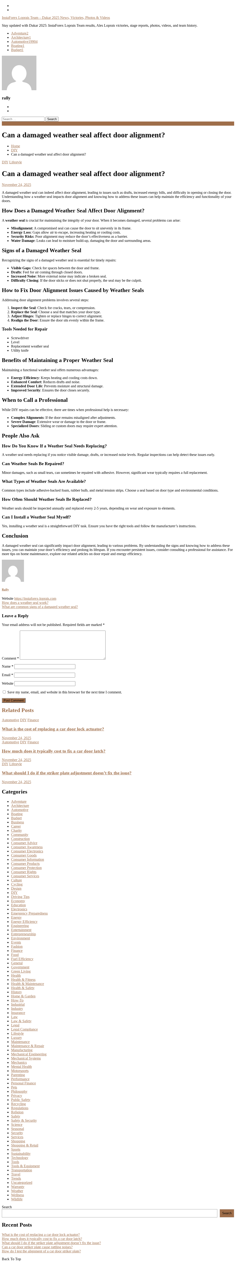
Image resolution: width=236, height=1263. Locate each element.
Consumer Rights (23, 872)
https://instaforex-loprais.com (35, 598)
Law (14, 1017)
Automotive (24, 41)
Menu (6, 123)
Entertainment (21, 930)
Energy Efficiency (24, 922)
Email (7, 675)
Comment (10, 658)
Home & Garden (23, 996)
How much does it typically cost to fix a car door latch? (54, 751)
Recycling (18, 1104)
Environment (20, 938)
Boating (17, 46)
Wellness (17, 1195)
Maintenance (20, 1042)
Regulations (19, 1108)
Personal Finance (23, 1083)
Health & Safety (23, 988)
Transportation (21, 1170)
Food (15, 955)
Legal (15, 1025)
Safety (15, 1116)
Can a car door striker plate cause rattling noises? (37, 1247)
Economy (18, 901)
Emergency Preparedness (29, 913)
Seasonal (17, 1129)
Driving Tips (20, 897)
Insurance (18, 1013)
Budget (17, 50)
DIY (5, 162)
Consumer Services (25, 876)
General (17, 963)
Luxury (16, 1038)
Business (17, 822)
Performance (20, 1079)
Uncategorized (21, 1183)
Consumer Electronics (27, 851)
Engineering (20, 926)
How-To (17, 1000)
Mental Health (21, 1067)
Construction (20, 839)
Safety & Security (24, 1120)
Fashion (17, 946)
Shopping (18, 1141)
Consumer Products (25, 864)
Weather (17, 1191)
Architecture (21, 37)
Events (16, 942)
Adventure (19, 33)
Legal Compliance (24, 1029)
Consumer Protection (26, 868)
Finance (33, 720)
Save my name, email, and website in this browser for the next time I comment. (64, 692)
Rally (5, 589)
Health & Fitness (23, 980)
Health (16, 975)
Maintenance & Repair (27, 1046)
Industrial (18, 1004)
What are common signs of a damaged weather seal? (40, 607)
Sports (15, 1149)
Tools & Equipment (25, 1166)
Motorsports (20, 1071)
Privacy (16, 1096)
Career (16, 826)
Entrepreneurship (23, 934)
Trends (16, 1178)
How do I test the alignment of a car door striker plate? (41, 1251)
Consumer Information (27, 859)
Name (7, 666)
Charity (16, 830)
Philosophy (19, 1091)
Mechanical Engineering (29, 1054)
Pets (14, 1087)
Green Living (21, 971)
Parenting (18, 1075)
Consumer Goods (24, 855)
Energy (16, 917)
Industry (17, 1009)
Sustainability (21, 1154)
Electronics (19, 909)
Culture (16, 880)
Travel (15, 1174)
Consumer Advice (24, 843)
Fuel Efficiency (22, 959)
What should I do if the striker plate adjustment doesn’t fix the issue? (67, 773)
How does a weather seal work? (25, 603)
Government (20, 967)
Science (16, 1125)
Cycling (17, 884)
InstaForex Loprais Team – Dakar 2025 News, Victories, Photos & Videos (56, 18)
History (16, 992)
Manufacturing (21, 1050)
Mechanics (19, 1062)
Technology (19, 1158)
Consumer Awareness (27, 847)
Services (17, 1137)
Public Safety (20, 1100)
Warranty (17, 1187)
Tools (15, 1162)
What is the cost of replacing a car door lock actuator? (53, 729)
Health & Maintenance (27, 984)
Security (17, 1133)
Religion (17, 1112)
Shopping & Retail (24, 1145)
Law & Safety (21, 1021)
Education (18, 905)
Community (19, 835)
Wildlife (17, 1199)
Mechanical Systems (26, 1058)
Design (16, 888)
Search (7, 1207)
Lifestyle (15, 162)
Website (7, 683)
